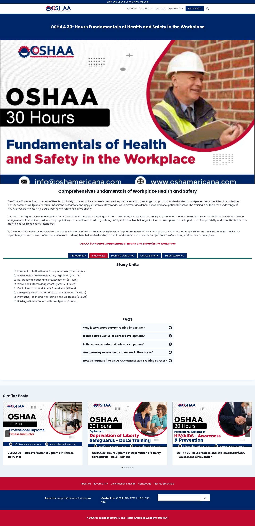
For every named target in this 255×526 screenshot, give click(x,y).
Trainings (160, 8)
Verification (194, 8)
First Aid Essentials (164, 483)
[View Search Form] (207, 8)
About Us (132, 8)
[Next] (247, 433)
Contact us (146, 8)
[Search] (205, 498)
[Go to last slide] (7, 433)
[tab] (78, 255)
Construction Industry (123, 483)
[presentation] (42, 424)
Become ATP (176, 8)
